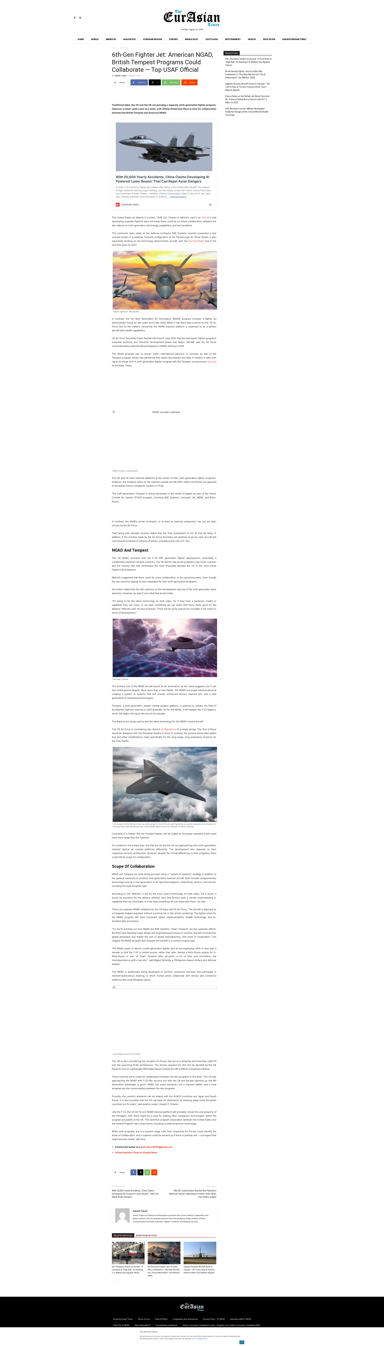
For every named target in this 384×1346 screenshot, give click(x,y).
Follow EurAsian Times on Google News (136, 1152)
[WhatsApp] (147, 1172)
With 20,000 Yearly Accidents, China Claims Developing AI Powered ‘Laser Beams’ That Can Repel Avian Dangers (135, 1193)
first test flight (196, 241)
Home (114, 48)
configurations (168, 729)
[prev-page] (114, 1282)
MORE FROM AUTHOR (146, 1235)
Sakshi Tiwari (121, 75)
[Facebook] (75, 18)
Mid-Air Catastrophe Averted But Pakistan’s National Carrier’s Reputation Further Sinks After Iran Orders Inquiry (192, 1193)
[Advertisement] (164, 95)
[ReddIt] (154, 1172)
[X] (80, 18)
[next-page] (118, 1282)
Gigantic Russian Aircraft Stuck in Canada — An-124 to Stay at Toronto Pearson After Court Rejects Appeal (199, 1270)
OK (242, 1342)
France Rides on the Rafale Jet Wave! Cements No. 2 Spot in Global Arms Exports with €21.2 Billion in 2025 (247, 99)
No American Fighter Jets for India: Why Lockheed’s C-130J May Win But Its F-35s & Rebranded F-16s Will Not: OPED (245, 74)
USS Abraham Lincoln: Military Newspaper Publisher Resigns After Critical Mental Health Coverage (246, 111)
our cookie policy (200, 1339)
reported (211, 361)
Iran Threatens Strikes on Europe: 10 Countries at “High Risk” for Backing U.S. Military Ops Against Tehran (127, 1270)
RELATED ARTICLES (123, 1235)
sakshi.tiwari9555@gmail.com (155, 1147)
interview (206, 217)
